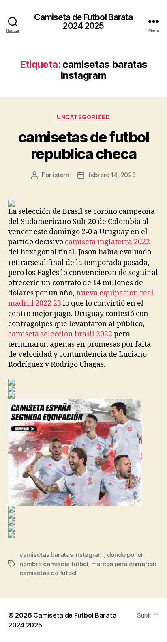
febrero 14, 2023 (112, 175)
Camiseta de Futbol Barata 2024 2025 (83, 21)
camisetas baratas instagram (61, 554)
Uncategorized (83, 117)
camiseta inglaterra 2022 (107, 242)
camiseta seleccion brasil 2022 (60, 334)
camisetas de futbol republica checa (83, 145)
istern (61, 175)
